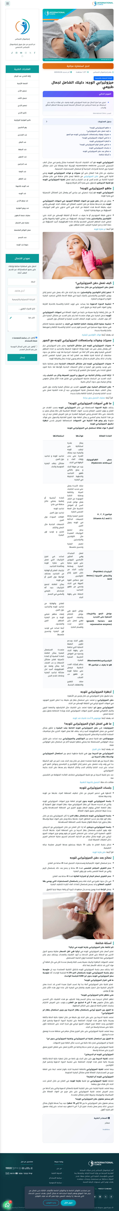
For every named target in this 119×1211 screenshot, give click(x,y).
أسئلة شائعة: (104, 154)
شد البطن (22, 142)
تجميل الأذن (22, 90)
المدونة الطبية (56, 1173)
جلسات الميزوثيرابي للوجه (99, 148)
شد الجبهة (22, 149)
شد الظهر (22, 178)
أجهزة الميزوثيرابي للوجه (99, 141)
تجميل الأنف (22, 98)
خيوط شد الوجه (22, 244)
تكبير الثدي (22, 112)
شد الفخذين (22, 134)
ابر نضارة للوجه (100, 229)
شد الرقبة (22, 171)
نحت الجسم (22, 237)
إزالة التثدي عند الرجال (22, 76)
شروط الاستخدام (31, 340)
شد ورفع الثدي (22, 200)
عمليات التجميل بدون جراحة (94, 398)
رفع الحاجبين (22, 127)
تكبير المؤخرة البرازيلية (22, 120)
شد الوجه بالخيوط (22, 186)
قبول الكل (68, 1202)
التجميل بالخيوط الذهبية (90, 782)
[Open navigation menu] (7, 3)
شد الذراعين (22, 164)
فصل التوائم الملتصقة (22, 230)
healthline (106, 1129)
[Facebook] (111, 1197)
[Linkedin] (16, 53)
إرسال (22, 357)
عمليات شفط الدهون (22, 215)
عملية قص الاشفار (22, 222)
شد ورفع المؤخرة (22, 208)
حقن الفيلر (96, 749)
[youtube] (21, 53)
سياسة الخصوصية (20, 337)
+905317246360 (104, 1188)
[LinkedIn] (100, 1197)
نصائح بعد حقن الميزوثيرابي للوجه (96, 151)
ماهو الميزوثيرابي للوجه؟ (99, 127)
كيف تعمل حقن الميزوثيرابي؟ (98, 131)
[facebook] (34, 53)
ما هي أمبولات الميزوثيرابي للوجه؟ (95, 137)
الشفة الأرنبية (22, 83)
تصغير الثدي (22, 105)
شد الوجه (22, 193)
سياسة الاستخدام (55, 1178)
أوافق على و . (24, 339)
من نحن (59, 1168)
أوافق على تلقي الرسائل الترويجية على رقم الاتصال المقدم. (24, 348)
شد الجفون (22, 156)
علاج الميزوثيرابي (91, 176)
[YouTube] (94, 1197)
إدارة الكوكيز (51, 1202)
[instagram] (26, 53)
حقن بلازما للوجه (99, 852)
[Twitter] (105, 1197)
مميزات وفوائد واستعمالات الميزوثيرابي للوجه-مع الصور (87, 134)
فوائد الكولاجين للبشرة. (91, 335)
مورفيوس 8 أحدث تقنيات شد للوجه (87, 718)
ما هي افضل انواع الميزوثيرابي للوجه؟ (94, 144)
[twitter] (30, 53)
